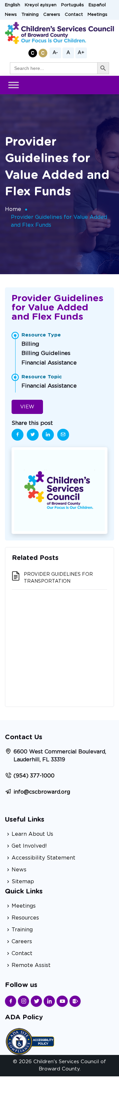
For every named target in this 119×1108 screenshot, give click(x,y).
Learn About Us (32, 834)
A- (55, 52)
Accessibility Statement (43, 857)
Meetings (97, 15)
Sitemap (23, 881)
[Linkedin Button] (49, 1001)
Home (13, 209)
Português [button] (72, 5)
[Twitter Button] (36, 1001)
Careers (51, 15)
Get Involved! (29, 846)
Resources (25, 917)
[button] (32, 52)
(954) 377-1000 (34, 775)
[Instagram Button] (23, 1001)
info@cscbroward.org (42, 792)
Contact (74, 15)
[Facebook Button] (10, 1001)
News (11, 15)
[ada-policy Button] (30, 1040)
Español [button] (97, 5)
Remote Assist (31, 965)
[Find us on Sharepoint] (75, 1001)
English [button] (12, 5)
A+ (81, 52)
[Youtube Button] (62, 1001)
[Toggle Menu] (13, 85)
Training (30, 15)
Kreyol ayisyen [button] (41, 5)
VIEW (27, 406)
